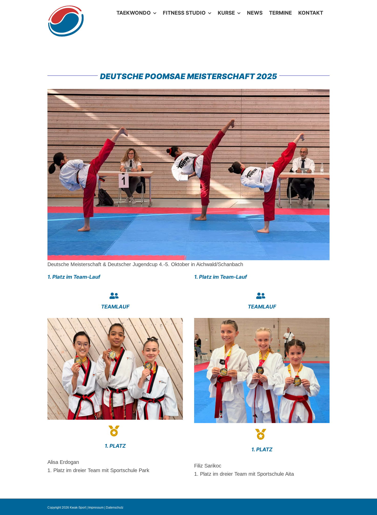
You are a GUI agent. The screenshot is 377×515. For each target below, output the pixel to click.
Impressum (96, 507)
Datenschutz (114, 507)
